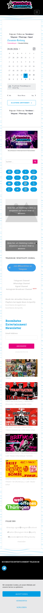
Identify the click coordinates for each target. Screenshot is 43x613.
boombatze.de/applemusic (15, 305)
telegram (24, 527)
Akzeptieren (22, 594)
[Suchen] (35, 162)
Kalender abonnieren (20, 103)
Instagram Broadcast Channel (19, 289)
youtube (13, 537)
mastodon (22, 541)
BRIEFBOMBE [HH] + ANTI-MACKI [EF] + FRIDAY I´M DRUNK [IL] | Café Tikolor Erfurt (21, 482)
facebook (33, 527)
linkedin (21, 537)
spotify (33, 532)
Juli (10, 95)
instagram (20, 532)
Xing (27, 537)
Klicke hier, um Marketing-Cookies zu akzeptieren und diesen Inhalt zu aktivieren (21, 210)
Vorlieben (22, 607)
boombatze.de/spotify (14, 308)
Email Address (11, 333)
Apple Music (21, 302)
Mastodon (6, 578)
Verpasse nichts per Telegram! (18, 568)
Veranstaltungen (11, 43)
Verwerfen (21, 600)
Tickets (8, 378)
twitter (11, 532)
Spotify (32, 302)
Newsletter (29, 34)
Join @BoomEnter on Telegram (22, 267)
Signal (30, 37)
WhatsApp (23, 37)
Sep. (33, 95)
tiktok (26, 532)
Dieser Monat (21, 95)
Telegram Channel (22, 280)
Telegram (14, 37)
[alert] (21, 86)
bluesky (32, 537)
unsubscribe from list (21, 352)
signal (17, 527)
